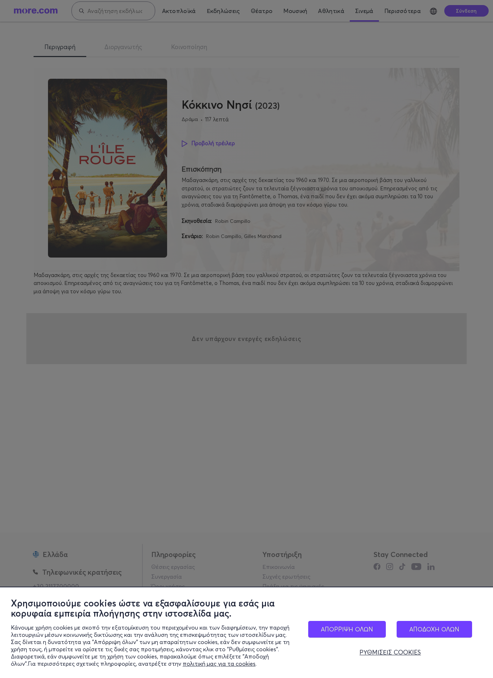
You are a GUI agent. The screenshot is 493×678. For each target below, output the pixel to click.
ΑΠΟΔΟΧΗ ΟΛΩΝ (434, 629)
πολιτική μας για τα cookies (219, 663)
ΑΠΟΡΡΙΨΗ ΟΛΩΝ (347, 629)
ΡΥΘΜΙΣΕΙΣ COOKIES (390, 652)
